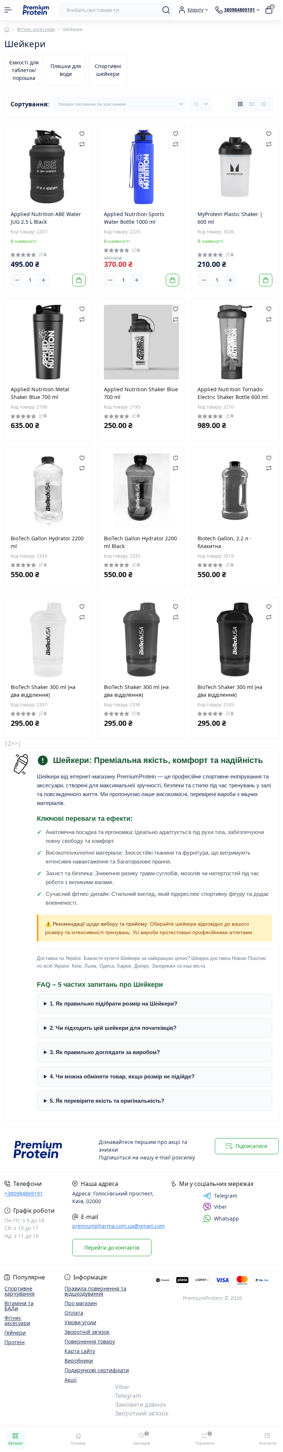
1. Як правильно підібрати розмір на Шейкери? (113, 996)
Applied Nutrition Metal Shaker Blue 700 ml (40, 393)
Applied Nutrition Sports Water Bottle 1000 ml (134, 218)
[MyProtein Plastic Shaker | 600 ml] (235, 167)
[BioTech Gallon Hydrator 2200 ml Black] (141, 490)
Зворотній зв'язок (85, 1331)
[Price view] (264, 104)
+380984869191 (23, 1193)
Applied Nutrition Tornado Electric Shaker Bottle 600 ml (233, 393)
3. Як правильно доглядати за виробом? (105, 1045)
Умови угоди (79, 1322)
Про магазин (79, 1303)
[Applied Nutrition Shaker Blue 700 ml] (141, 342)
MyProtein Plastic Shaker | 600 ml (230, 218)
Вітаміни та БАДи (19, 1306)
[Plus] (43, 280)
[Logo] (36, 10)
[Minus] (17, 280)
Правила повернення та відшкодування (94, 1291)
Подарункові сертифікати (95, 1370)
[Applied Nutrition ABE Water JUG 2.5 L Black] (48, 167)
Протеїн (14, 1342)
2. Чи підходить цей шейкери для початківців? (113, 1020)
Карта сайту (78, 1350)
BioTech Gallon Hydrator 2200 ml (47, 542)
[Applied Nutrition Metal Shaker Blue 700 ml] (48, 342)
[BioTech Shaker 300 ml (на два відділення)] (48, 640)
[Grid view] (240, 104)
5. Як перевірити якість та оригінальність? (107, 1093)
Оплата (72, 1312)
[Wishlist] (82, 133)
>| (17, 743)
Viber (216, 1206)
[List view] (252, 104)
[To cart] (78, 280)
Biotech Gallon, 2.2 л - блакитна (224, 542)
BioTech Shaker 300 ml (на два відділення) (43, 690)
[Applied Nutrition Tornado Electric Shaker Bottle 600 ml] (235, 342)
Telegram (221, 1196)
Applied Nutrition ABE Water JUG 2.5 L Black (46, 218)
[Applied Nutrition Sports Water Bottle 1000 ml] (141, 167)
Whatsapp (222, 1218)
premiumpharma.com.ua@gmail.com (118, 1225)
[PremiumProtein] (46, 1150)
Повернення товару (88, 1341)
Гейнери (15, 1332)
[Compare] (82, 144)
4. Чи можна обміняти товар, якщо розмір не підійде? (122, 1069)
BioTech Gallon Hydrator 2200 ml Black (140, 542)
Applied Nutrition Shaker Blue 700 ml (141, 393)
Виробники (77, 1360)
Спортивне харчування (19, 1291)
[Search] (166, 10)
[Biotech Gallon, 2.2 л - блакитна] (235, 490)
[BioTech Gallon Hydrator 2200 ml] (48, 490)
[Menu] (8, 10)
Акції (69, 1379)
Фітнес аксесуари (36, 29)
